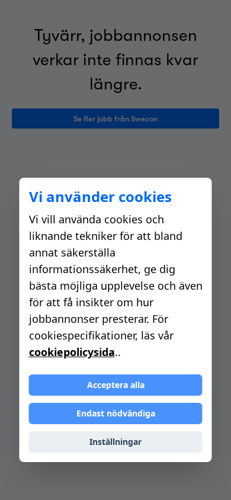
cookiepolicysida (72, 352)
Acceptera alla (116, 384)
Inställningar (115, 441)
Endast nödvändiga (115, 413)
